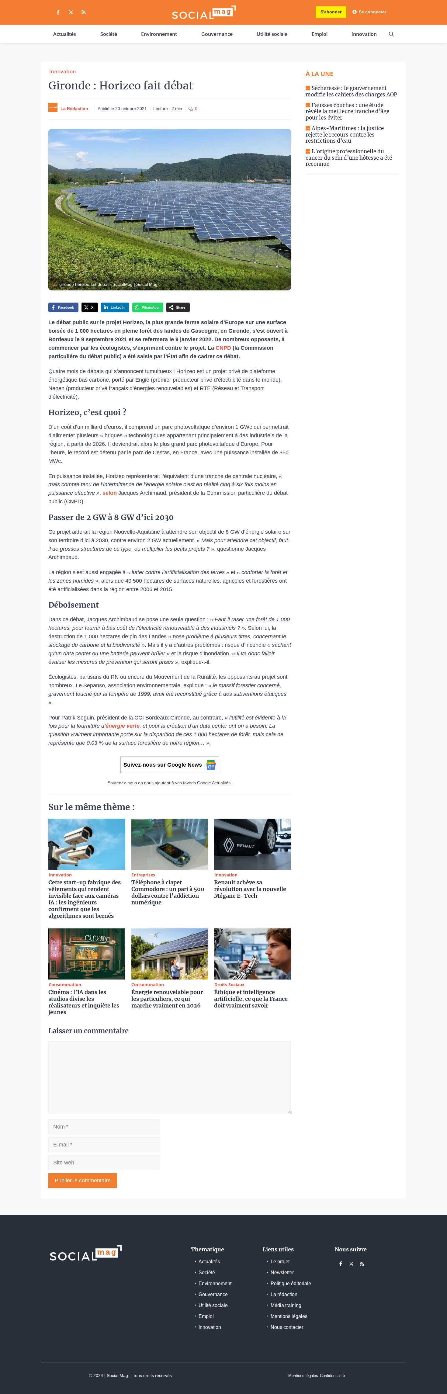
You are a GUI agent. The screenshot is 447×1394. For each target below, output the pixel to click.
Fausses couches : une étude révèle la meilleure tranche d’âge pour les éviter (347, 111)
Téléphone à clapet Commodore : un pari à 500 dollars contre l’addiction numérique (167, 892)
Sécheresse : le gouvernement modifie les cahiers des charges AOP (351, 91)
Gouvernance (217, 34)
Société (108, 34)
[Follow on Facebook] (58, 12)
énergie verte (123, 726)
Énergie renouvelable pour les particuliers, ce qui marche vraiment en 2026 (167, 999)
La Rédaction (74, 108)
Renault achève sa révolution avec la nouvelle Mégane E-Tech (250, 889)
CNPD (223, 348)
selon (109, 493)
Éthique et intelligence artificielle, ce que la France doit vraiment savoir (251, 999)
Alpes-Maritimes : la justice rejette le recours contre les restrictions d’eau (345, 134)
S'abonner (331, 11)
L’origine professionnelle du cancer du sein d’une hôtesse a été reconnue (349, 157)
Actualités (64, 34)
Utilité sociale (272, 34)
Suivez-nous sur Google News (162, 765)
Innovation (364, 34)
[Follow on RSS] (83, 12)
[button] (391, 34)
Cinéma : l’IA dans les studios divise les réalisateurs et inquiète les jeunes (83, 1002)
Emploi (319, 34)
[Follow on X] (71, 12)
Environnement (159, 34)
